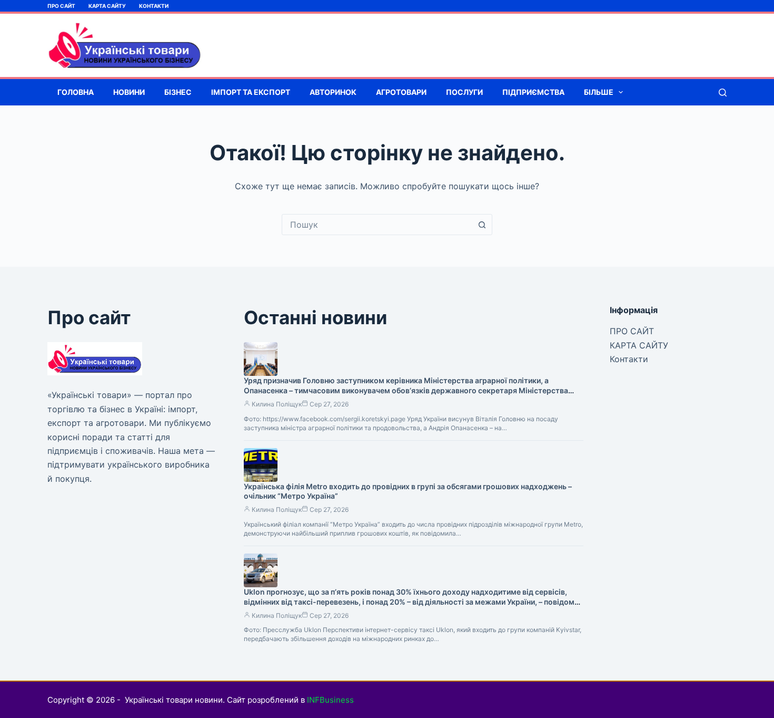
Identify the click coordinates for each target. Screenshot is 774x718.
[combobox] (377, 224)
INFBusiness (330, 700)
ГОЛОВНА (75, 92)
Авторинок (333, 92)
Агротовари (401, 92)
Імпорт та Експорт (250, 92)
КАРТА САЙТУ (107, 6)
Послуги (464, 92)
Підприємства (533, 92)
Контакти (153, 6)
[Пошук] (723, 92)
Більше (598, 92)
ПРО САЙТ (61, 6)
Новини (129, 92)
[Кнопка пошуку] (482, 225)
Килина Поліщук (277, 404)
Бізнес (178, 92)
